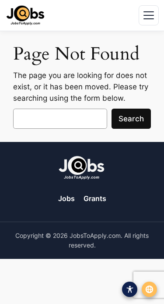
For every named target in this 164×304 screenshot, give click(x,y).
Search (131, 118)
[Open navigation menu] (149, 15)
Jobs (66, 198)
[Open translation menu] (149, 289)
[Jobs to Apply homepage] (25, 15)
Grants (95, 198)
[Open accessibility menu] (129, 289)
